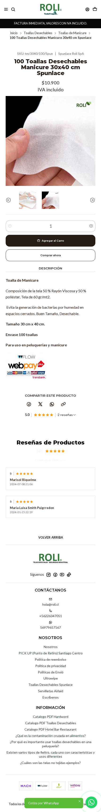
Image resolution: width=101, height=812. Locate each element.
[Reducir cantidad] (10, 226)
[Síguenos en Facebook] (55, 574)
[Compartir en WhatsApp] (52, 404)
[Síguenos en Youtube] (62, 574)
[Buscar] (13, 9)
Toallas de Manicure (72, 33)
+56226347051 (50, 616)
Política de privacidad (50, 666)
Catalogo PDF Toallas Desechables (50, 723)
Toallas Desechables (38, 33)
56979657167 (50, 627)
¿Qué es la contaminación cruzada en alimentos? (51, 736)
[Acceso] (87, 9)
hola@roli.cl (50, 604)
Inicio (14, 33)
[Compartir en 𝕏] (40, 404)
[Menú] (6, 9)
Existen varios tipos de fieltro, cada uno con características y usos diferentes (51, 754)
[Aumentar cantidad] (91, 226)
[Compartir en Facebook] (29, 404)
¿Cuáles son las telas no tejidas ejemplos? (50, 763)
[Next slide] (91, 200)
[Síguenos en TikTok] (68, 574)
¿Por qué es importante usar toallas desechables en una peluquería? (50, 744)
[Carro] (95, 9)
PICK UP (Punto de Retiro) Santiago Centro (51, 653)
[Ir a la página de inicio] (50, 9)
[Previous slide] (9, 200)
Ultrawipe (50, 678)
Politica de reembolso (50, 659)
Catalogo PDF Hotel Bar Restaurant (50, 729)
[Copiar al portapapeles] (63, 404)
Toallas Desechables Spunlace (50, 685)
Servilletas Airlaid (50, 691)
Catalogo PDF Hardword (50, 717)
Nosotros (51, 647)
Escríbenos (51, 697)
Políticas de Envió (50, 672)
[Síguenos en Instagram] (48, 574)
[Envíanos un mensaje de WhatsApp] (91, 802)
